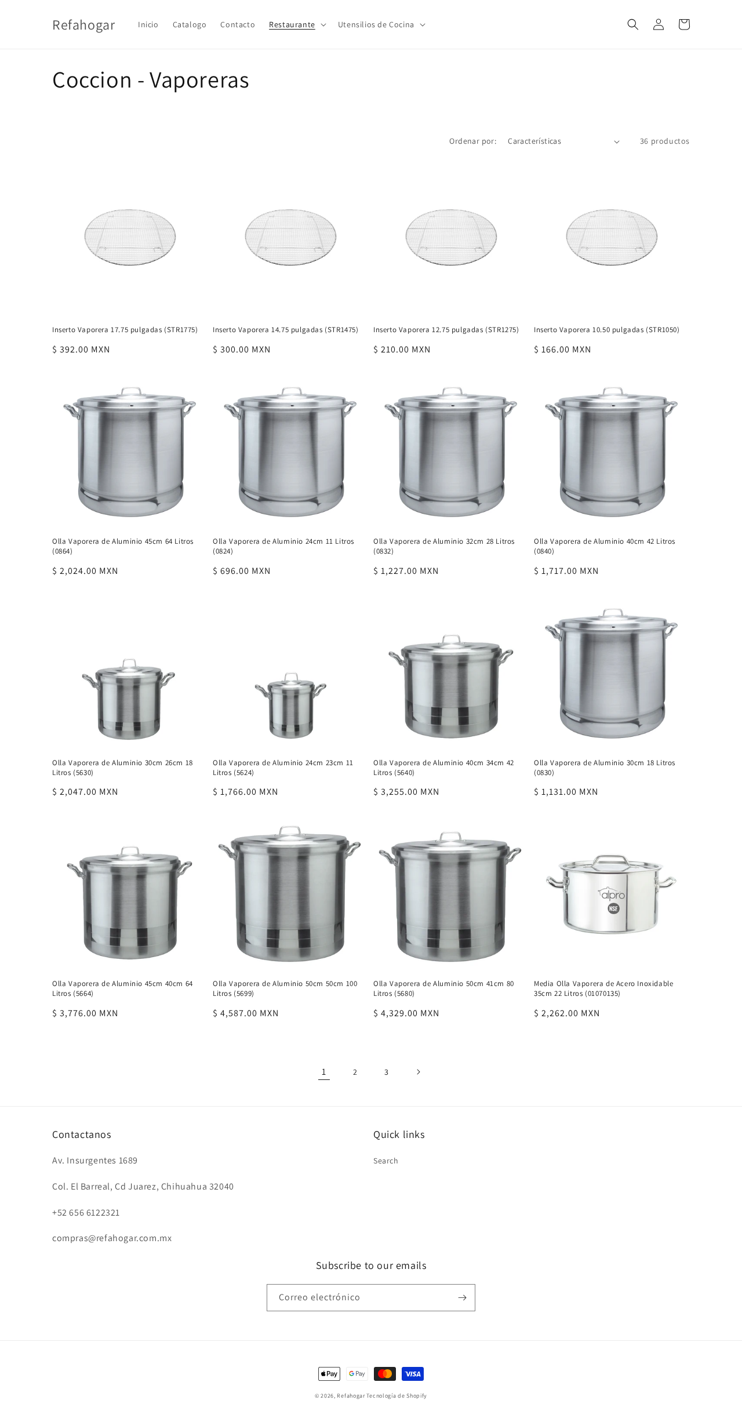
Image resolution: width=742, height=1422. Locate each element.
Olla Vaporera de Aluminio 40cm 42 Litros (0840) (604, 546)
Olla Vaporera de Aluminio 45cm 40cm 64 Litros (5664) (122, 988)
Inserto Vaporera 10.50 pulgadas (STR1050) (607, 329)
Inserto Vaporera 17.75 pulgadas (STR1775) (125, 329)
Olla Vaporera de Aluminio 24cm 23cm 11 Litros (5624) (283, 767)
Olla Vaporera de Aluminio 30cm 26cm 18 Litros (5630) (122, 767)
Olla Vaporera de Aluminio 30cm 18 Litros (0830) (604, 767)
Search (386, 1160)
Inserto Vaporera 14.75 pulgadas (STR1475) (286, 329)
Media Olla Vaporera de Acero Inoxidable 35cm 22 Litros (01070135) (603, 988)
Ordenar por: (472, 141)
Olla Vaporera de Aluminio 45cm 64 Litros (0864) (123, 546)
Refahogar (351, 1395)
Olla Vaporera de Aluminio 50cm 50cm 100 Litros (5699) (285, 988)
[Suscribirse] (462, 1297)
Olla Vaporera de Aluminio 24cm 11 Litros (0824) (283, 546)
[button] (296, 24)
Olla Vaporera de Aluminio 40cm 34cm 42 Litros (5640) (443, 767)
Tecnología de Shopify (396, 1395)
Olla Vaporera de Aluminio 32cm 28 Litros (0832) (444, 546)
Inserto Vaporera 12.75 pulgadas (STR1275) (446, 329)
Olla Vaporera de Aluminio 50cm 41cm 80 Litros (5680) (443, 988)
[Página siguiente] (418, 1072)
